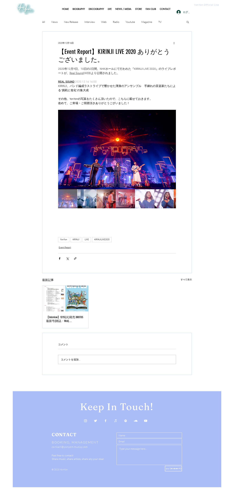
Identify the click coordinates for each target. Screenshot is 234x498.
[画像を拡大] (117, 149)
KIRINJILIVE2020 (102, 239)
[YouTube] (146, 421)
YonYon (63, 239)
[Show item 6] (164, 198)
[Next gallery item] (172, 150)
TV (159, 22)
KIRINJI (76, 239)
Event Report (65, 247)
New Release (71, 22)
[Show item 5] (144, 198)
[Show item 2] (86, 198)
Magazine (146, 22)
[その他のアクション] (174, 43)
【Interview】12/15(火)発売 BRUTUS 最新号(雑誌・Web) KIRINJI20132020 (64, 319)
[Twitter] (95, 421)
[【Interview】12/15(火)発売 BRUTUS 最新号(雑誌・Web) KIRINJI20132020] (65, 298)
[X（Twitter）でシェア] (67, 258)
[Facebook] (105, 421)
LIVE (87, 239)
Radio (116, 22)
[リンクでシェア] (75, 258)
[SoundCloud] (136, 421)
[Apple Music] (115, 421)
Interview (89, 22)
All (43, 22)
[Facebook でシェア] (59, 258)
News (54, 22)
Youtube (130, 22)
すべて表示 (186, 279)
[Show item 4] (125, 198)
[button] (187, 22)
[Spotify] (126, 421)
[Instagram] (85, 421)
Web (103, 22)
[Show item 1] (67, 198)
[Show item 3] (106, 198)
